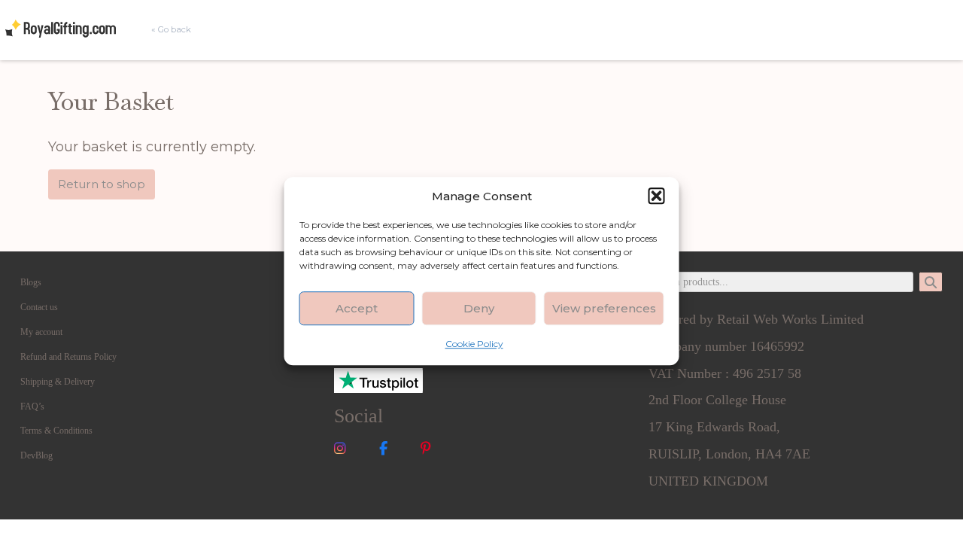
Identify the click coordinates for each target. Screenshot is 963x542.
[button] (656, 195)
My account (41, 331)
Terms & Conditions (56, 430)
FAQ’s (32, 406)
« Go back (171, 29)
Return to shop (101, 184)
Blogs (30, 282)
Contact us (39, 307)
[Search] (931, 282)
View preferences (604, 308)
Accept (357, 308)
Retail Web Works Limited (790, 319)
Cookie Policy (474, 343)
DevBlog (36, 455)
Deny (478, 308)
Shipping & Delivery (57, 381)
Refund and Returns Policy (68, 356)
